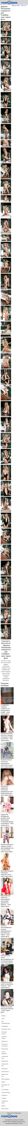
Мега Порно (5, 1108)
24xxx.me (23, 5)
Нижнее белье (6, 1092)
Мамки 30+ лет (5, 1075)
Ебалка (4, 1015)
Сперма (4, 1098)
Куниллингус (5, 1071)
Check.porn (18, 1113)
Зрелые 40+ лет (5, 1064)
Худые (3, 1105)
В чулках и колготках (5, 1045)
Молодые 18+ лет (6, 1085)
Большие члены (4, 1037)
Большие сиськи (4, 1032)
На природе (5, 1089)
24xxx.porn (10, 1113)
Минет (3, 1082)
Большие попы (6, 1029)
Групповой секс (5, 1057)
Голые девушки (4, 1052)
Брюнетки (5, 1041)
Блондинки (5, 1026)
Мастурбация (6, 1079)
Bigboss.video (16, 5)
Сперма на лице (5, 1102)
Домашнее (5, 1061)
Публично (4, 1095)
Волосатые (5, 1049)
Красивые (4, 1068)
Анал (3, 1018)
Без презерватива (6, 1022)
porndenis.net (16, 1120)
